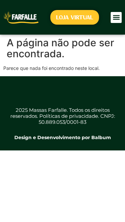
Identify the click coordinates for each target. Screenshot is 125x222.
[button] (116, 17)
